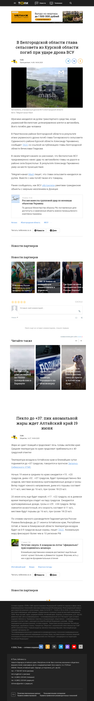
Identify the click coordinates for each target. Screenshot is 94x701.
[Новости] (39, 230)
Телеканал (58, 3)
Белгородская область (30, 223)
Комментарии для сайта (72, 336)
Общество (23, 438)
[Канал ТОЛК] (53, 230)
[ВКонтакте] (74, 61)
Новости (43, 3)
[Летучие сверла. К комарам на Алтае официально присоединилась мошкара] (15, 550)
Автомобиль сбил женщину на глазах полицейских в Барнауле (22, 377)
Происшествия (25, 62)
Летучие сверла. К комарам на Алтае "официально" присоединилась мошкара (49, 546)
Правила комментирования (26, 695)
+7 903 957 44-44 (20, 671)
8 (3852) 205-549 (20, 680)
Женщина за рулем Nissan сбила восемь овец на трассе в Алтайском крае (74, 376)
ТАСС (25, 144)
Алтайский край (18, 567)
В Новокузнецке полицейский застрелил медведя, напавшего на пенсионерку (48, 374)
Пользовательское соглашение (54, 693)
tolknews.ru (21, 659)
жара (31, 567)
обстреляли (48, 185)
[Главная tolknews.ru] (23, 3)
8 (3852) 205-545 (20, 677)
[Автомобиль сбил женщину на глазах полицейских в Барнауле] (22, 367)
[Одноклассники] (80, 61)
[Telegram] (68, 61)
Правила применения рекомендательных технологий (58, 695)
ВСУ (46, 223)
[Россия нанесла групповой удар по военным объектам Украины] (15, 206)
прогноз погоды (45, 567)
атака (14, 223)
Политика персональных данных (28, 693)
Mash (31, 174)
